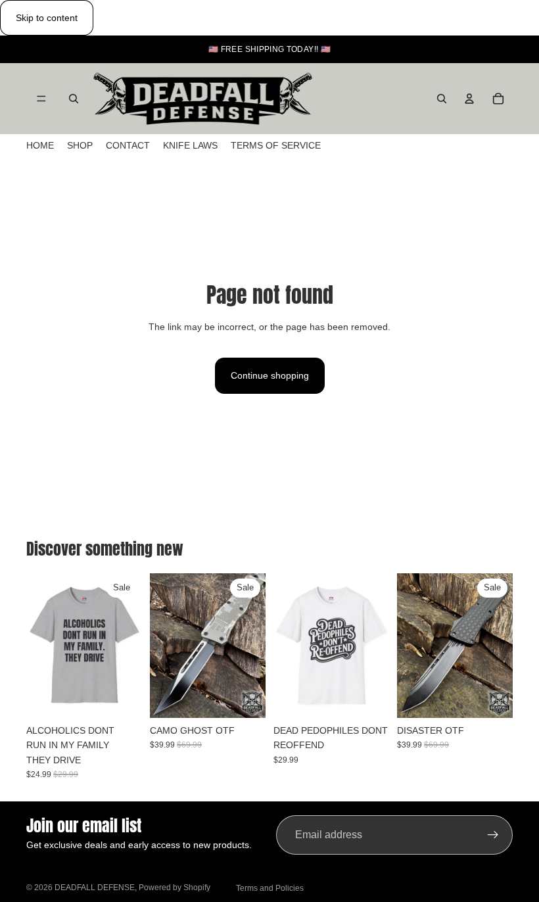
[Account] (469, 98)
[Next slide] (127, 645)
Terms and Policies (270, 888)
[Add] (245, 697)
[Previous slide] (40, 645)
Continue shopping (270, 375)
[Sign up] (493, 835)
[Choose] (121, 697)
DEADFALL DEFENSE (95, 887)
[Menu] (41, 99)
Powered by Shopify (174, 887)
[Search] (73, 98)
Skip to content (47, 17)
